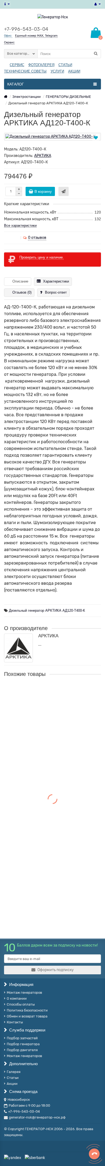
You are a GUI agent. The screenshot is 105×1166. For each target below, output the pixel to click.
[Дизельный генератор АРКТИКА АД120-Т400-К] (52, 136)
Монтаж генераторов (24, 992)
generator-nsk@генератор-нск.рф (37, 1117)
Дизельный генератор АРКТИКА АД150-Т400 (48, 877)
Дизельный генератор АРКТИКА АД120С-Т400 (49, 691)
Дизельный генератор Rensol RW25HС (41, 815)
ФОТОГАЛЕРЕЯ (41, 65)
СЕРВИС (17, 65)
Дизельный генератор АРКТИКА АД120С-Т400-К (52, 753)
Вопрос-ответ (56, 292)
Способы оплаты (21, 1004)
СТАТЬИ (65, 65)
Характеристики (56, 281)
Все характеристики (20, 225)
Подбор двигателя (22, 1050)
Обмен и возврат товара (27, 1016)
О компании (17, 998)
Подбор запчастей (22, 1038)
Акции (12, 1084)
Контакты (15, 1022)
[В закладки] (95, 138)
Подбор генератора (23, 1044)
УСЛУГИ (57, 71)
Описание (20, 281)
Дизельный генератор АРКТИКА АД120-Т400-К (47, 611)
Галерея (13, 1072)
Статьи (13, 1078)
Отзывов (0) (22, 292)
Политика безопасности (27, 1010)
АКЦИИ (74, 71)
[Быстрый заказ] (63, 191)
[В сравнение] (96, 144)
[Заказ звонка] (94, 1153)
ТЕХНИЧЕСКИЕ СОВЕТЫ (25, 71)
